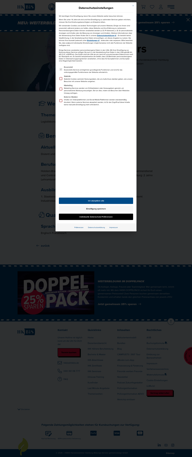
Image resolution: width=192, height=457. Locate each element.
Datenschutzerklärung (105, 35)
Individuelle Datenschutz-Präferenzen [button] (96, 217)
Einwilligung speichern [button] (96, 209)
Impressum (113, 227)
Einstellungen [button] (92, 40)
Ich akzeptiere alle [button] (96, 201)
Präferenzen (78, 227)
